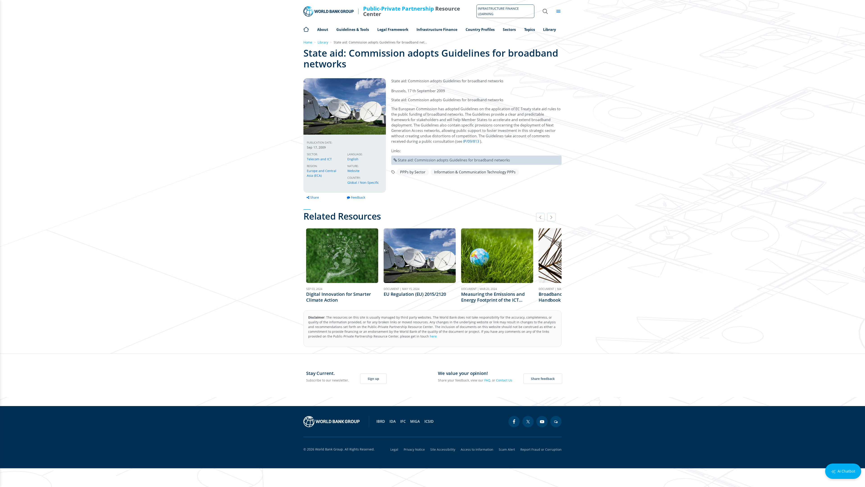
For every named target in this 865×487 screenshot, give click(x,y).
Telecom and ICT (319, 159)
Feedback (358, 197)
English (352, 159)
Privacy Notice (414, 449)
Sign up (373, 379)
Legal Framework (392, 30)
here (433, 336)
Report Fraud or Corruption (541, 449)
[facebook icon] (514, 421)
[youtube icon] (542, 421)
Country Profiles (480, 30)
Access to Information (477, 449)
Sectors (509, 30)
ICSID (429, 421)
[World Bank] (331, 421)
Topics (529, 30)
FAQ (487, 380)
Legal (394, 449)
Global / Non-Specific (363, 182)
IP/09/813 (471, 141)
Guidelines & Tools (352, 30)
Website (353, 171)
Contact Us (504, 380)
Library (549, 30)
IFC (403, 421)
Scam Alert (507, 449)
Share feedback (543, 379)
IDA (392, 421)
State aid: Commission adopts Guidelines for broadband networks (454, 160)
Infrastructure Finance (437, 30)
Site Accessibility (442, 449)
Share (314, 197)
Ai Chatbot (846, 471)
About (322, 30)
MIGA (415, 421)
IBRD (380, 421)
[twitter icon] (528, 421)
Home (306, 29)
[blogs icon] (556, 421)
